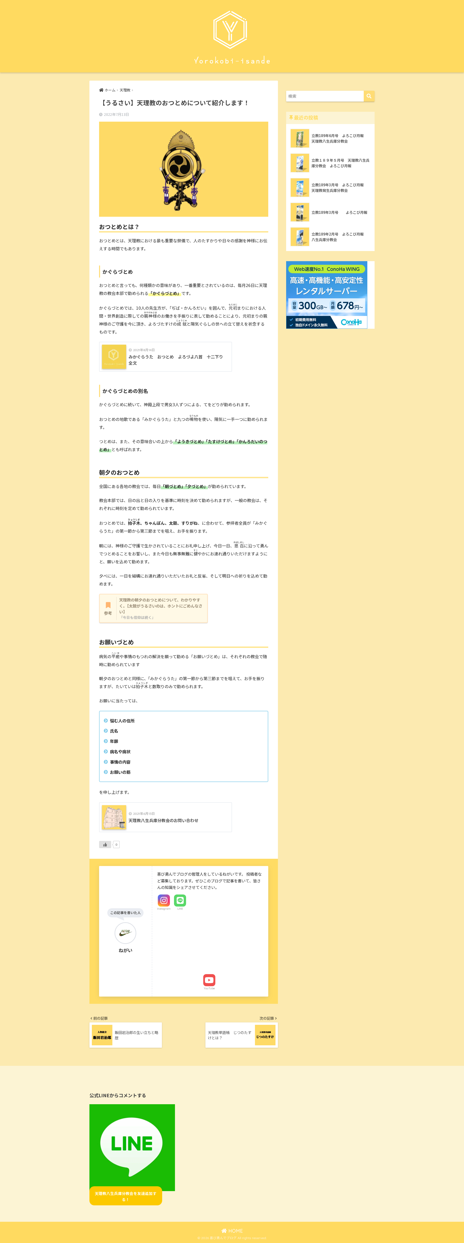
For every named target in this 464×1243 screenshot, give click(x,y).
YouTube (209, 988)
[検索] (369, 96)
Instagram (164, 908)
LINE (180, 908)
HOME (235, 1231)
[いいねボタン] (105, 844)
